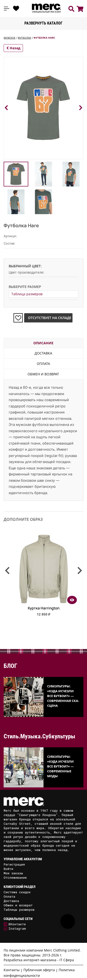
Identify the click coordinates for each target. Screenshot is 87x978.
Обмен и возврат (43, 374)
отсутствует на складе (49, 317)
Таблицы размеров (19, 909)
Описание (43, 343)
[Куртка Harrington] (43, 602)
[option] (43, 577)
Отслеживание (15, 877)
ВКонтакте (17, 924)
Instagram (17, 928)
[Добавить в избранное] (18, 317)
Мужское (9, 37)
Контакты (12, 970)
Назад (14, 48)
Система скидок (17, 892)
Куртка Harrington (43, 608)
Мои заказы (13, 873)
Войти (8, 869)
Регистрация (14, 864)
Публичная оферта (39, 970)
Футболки (24, 37)
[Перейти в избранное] (16, 8)
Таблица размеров (27, 294)
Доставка (43, 353)
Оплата (43, 363)
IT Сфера (66, 960)
